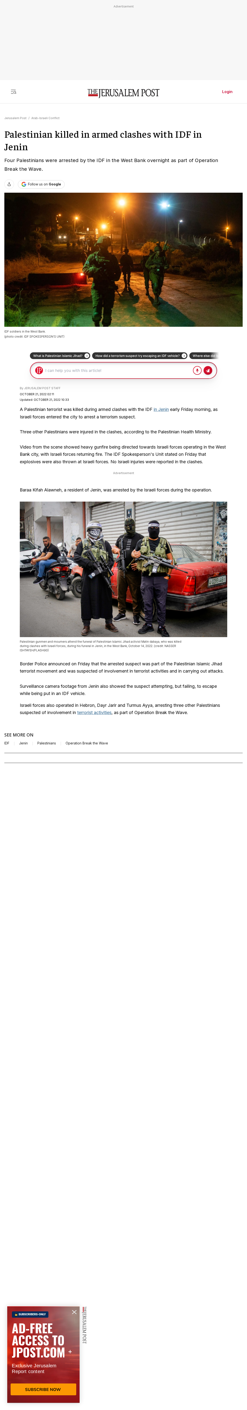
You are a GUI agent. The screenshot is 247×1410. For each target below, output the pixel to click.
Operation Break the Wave (87, 743)
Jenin (23, 743)
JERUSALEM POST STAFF (42, 388)
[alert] (43, 1354)
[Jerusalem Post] (123, 94)
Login (227, 91)
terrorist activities (94, 712)
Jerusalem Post (15, 118)
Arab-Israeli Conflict (45, 118)
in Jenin (161, 409)
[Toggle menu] (13, 92)
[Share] (9, 184)
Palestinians (46, 743)
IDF (6, 743)
